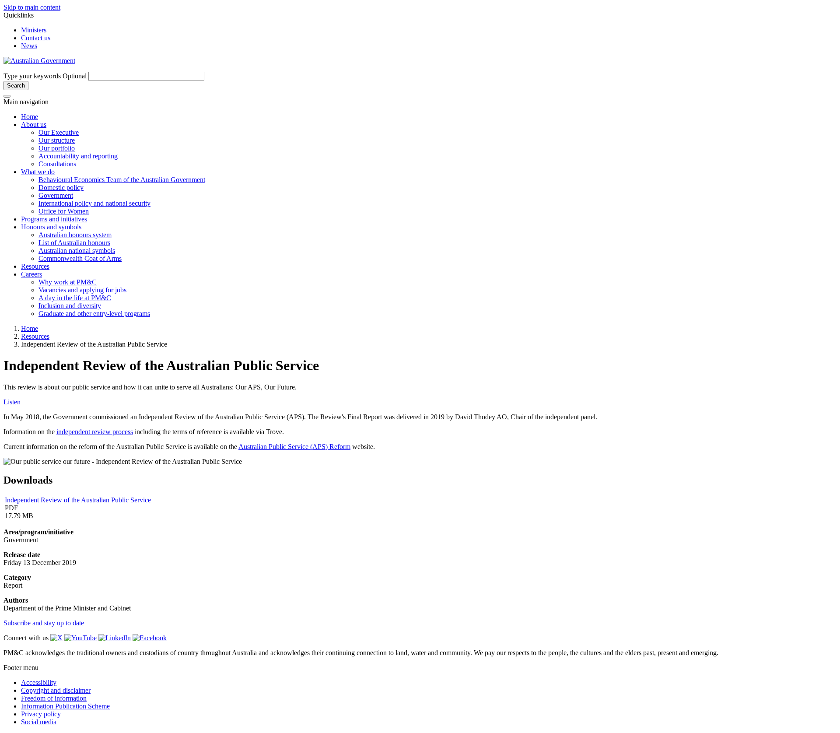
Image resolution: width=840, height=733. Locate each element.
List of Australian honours (74, 242)
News (29, 45)
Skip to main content (32, 7)
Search (16, 85)
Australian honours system (75, 234)
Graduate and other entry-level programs (94, 313)
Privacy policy (41, 714)
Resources (35, 266)
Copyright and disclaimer (56, 690)
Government (55, 195)
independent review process (94, 431)
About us (33, 124)
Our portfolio (56, 148)
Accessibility (38, 682)
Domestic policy (61, 187)
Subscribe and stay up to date (44, 623)
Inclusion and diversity (69, 305)
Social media (38, 722)
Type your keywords (45, 76)
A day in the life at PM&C (74, 298)
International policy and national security (94, 203)
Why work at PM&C (67, 282)
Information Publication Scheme (65, 706)
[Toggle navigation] (7, 96)
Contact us (35, 38)
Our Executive (58, 132)
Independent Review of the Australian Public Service (78, 500)
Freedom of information (54, 698)
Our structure (56, 140)
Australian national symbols (76, 250)
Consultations (57, 164)
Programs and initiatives (54, 219)
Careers (31, 274)
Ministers (33, 30)
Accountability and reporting (78, 156)
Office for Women (63, 211)
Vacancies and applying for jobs (82, 290)
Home (29, 116)
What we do (38, 171)
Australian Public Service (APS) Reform (294, 446)
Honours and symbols (51, 227)
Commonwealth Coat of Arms (80, 258)
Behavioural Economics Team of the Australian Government (121, 179)
